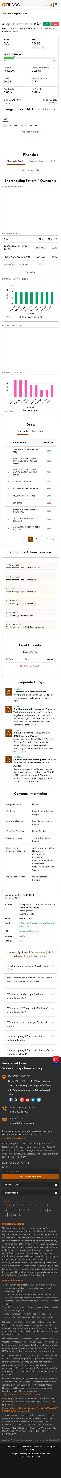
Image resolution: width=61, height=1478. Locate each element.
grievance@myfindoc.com (13, 1138)
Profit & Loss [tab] (54, 161)
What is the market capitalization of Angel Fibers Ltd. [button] (25, 996)
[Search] (45, 5)
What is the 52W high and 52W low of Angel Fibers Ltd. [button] (27, 1010)
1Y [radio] (31, 125)
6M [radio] (26, 125)
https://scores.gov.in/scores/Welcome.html (22, 1394)
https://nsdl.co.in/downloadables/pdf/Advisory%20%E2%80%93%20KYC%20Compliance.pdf (30, 1409)
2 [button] (36, 539)
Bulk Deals (22, 431)
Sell (55, 24)
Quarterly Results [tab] (16, 161)
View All (29, 272)
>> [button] (54, 539)
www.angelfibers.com (29, 931)
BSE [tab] (5, 119)
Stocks (9, 14)
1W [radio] (10, 125)
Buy (46, 24)
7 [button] (47, 539)
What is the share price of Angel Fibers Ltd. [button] (27, 967)
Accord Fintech (26, 1457)
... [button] (42, 539)
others (17, 1215)
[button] (8, 451)
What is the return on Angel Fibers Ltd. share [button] (27, 1024)
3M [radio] (20, 125)
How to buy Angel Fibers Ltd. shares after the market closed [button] (28, 1052)
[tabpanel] (30, 136)
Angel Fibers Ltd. (21, 14)
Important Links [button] (12, 1185)
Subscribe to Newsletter (30, 1176)
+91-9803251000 (19, 1111)
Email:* (5, 1167)
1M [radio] (15, 125)
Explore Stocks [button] (11, 1193)
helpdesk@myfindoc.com (22, 1123)
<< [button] (25, 539)
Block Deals (38, 431)
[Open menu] (56, 5)
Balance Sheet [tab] (36, 161)
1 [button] (30, 539)
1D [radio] (4, 125)
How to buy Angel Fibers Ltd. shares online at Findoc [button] (26, 1038)
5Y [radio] (36, 125)
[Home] (4, 13)
